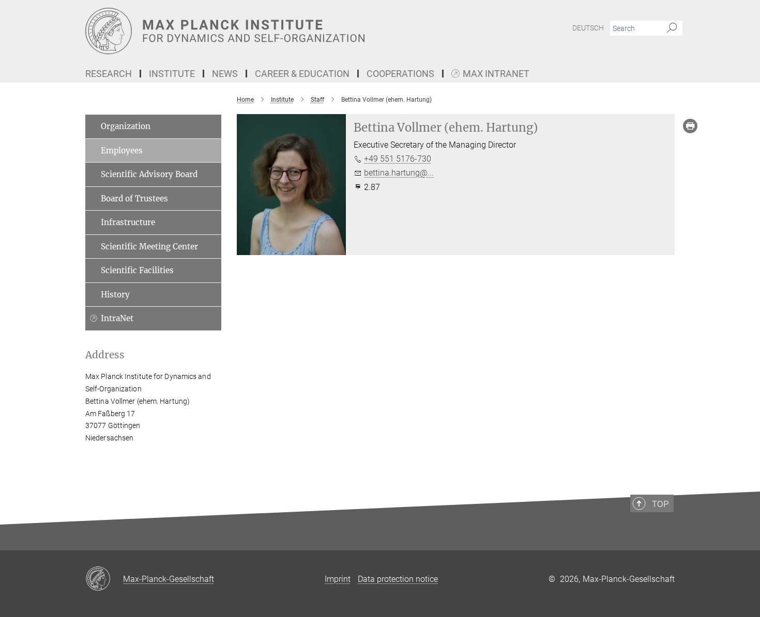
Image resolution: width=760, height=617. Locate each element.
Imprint (338, 579)
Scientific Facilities (137, 270)
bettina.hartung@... (399, 173)
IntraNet (117, 318)
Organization (125, 126)
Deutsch (588, 28)
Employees (122, 150)
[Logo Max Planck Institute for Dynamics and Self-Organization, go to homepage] (279, 31)
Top (660, 504)
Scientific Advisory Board (149, 174)
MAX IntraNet (496, 74)
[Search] (671, 28)
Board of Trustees (134, 198)
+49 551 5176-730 (397, 159)
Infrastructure (128, 222)
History (115, 294)
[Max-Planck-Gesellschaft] (104, 579)
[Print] (690, 126)
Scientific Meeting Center (149, 246)
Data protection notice (398, 579)
